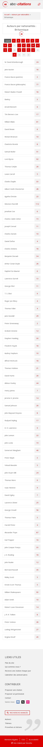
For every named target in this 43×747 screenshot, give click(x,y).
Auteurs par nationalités (20, 14)
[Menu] (39, 4)
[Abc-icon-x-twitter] (23, 702)
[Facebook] (18, 702)
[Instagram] (27, 702)
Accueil (7, 14)
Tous (7, 41)
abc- (20, 4)
